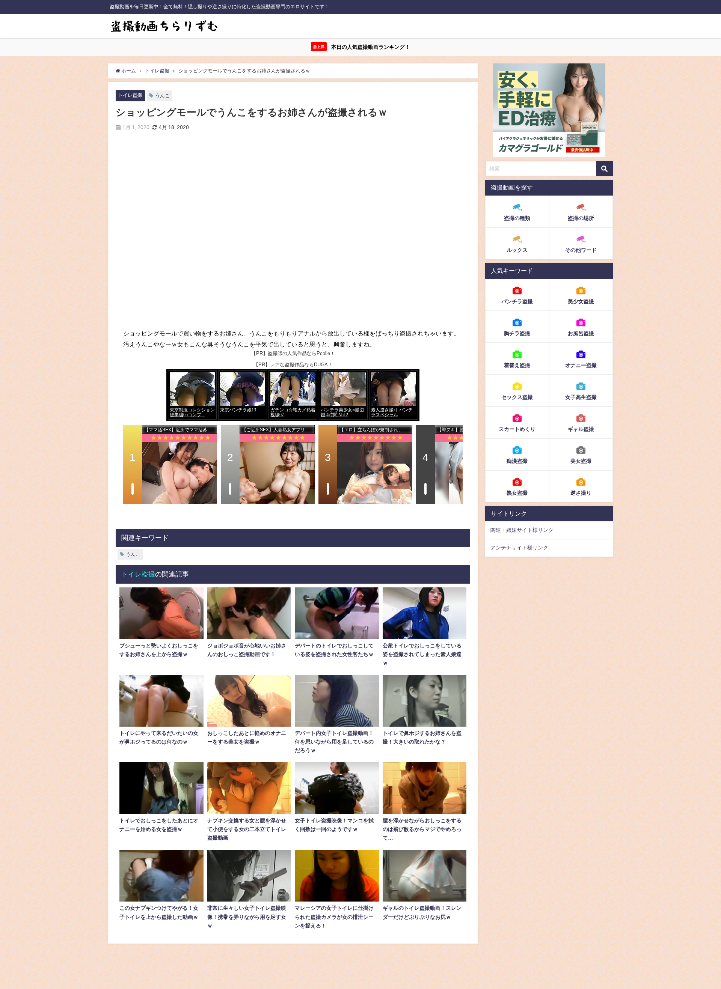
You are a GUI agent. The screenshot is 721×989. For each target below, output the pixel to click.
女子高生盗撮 (581, 396)
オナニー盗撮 (581, 364)
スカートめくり (517, 428)
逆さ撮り (580, 492)
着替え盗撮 (517, 364)
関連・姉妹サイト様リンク (522, 530)
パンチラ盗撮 (517, 301)
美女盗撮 (580, 460)
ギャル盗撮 (581, 428)
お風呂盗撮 (581, 333)
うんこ (162, 95)
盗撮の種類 (517, 218)
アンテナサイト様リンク (519, 547)
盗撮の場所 (581, 218)
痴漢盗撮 (517, 460)
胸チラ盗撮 (517, 333)
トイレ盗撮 (130, 95)
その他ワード (581, 250)
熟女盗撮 (517, 492)
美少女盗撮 (581, 301)
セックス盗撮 (517, 396)
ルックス (517, 250)
